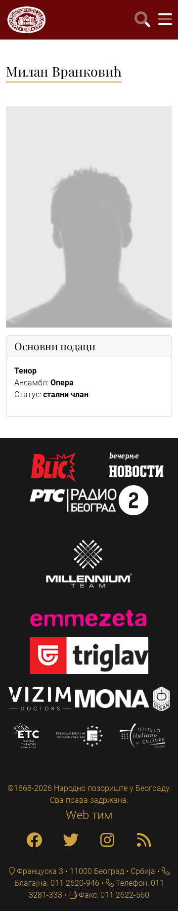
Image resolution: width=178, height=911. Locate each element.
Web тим (89, 815)
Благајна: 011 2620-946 (56, 883)
